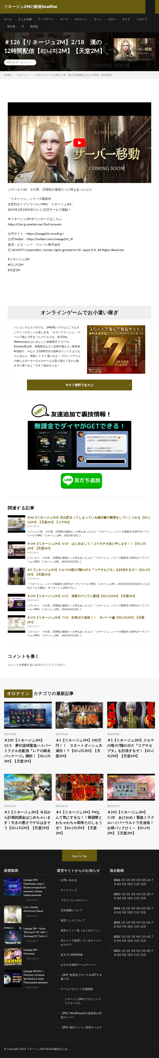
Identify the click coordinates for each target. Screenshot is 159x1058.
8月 (119, 884)
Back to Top (80, 856)
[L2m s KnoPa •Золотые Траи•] (13, 914)
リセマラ (141, 19)
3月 (133, 880)
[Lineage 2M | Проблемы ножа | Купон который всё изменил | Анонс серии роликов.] (13, 887)
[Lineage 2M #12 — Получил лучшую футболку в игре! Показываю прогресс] (13, 978)
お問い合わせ (69, 880)
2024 (117, 908)
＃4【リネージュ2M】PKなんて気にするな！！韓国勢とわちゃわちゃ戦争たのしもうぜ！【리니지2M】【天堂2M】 (79, 823)
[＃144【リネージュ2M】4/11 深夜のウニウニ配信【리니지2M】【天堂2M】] (16, 602)
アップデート (46, 19)
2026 (117, 880)
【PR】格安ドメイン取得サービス (81, 1027)
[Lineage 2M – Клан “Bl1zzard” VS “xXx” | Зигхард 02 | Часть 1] (13, 935)
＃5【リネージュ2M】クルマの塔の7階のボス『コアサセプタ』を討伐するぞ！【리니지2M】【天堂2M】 (130, 748)
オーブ (64, 19)
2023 (117, 922)
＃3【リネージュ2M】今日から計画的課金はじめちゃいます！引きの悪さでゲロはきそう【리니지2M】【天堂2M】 (27, 820)
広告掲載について (71, 910)
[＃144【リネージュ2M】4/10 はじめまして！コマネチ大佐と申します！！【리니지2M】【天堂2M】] (16, 550)
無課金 (34, 26)
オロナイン (81, 19)
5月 (143, 880)
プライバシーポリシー (74, 900)
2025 (117, 894)
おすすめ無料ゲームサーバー (78, 965)
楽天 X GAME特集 (72, 955)
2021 (117, 951)
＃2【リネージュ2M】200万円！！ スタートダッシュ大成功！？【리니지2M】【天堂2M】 (79, 748)
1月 (123, 880)
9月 (124, 898)
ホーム (8, 19)
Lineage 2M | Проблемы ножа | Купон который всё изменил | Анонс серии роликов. (34, 888)
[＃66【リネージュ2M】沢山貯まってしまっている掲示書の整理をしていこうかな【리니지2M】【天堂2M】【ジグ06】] (16, 524)
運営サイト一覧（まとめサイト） (81, 930)
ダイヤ (126, 19)
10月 (130, 898)
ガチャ (112, 19)
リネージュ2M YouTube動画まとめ (47, 1049)
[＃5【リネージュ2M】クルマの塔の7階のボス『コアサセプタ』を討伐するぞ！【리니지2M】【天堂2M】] (16, 576)
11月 (137, 898)
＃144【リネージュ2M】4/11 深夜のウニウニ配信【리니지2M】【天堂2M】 (82, 596)
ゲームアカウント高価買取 (77, 989)
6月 (148, 880)
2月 (128, 880)
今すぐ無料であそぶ (79, 385)
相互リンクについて (73, 920)
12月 (143, 898)
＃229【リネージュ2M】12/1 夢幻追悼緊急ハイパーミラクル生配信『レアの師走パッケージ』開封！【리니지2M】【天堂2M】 (27, 751)
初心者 (11, 26)
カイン (98, 19)
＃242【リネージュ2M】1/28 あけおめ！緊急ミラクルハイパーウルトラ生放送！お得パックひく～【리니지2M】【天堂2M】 (131, 823)
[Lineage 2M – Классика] (13, 957)
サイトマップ (69, 890)
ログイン (43, 665)
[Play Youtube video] (79, 142)
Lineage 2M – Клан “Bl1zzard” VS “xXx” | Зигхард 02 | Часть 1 (35, 933)
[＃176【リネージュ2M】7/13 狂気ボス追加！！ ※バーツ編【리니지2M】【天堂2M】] (16, 624)
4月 (138, 880)
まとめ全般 (25, 19)
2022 (117, 936)
